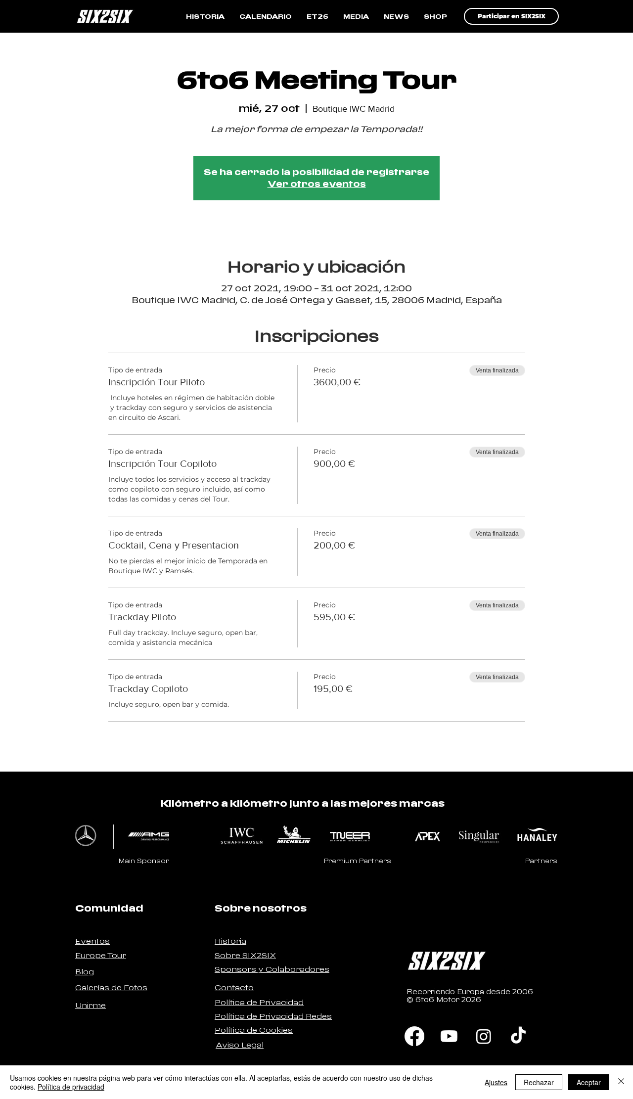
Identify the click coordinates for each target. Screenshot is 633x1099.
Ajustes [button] (496, 1082)
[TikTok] (518, 1036)
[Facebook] (414, 1036)
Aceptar (589, 1082)
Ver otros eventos (317, 183)
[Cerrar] (621, 1082)
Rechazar (539, 1082)
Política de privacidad (71, 1087)
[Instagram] (484, 1036)
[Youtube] (449, 1036)
